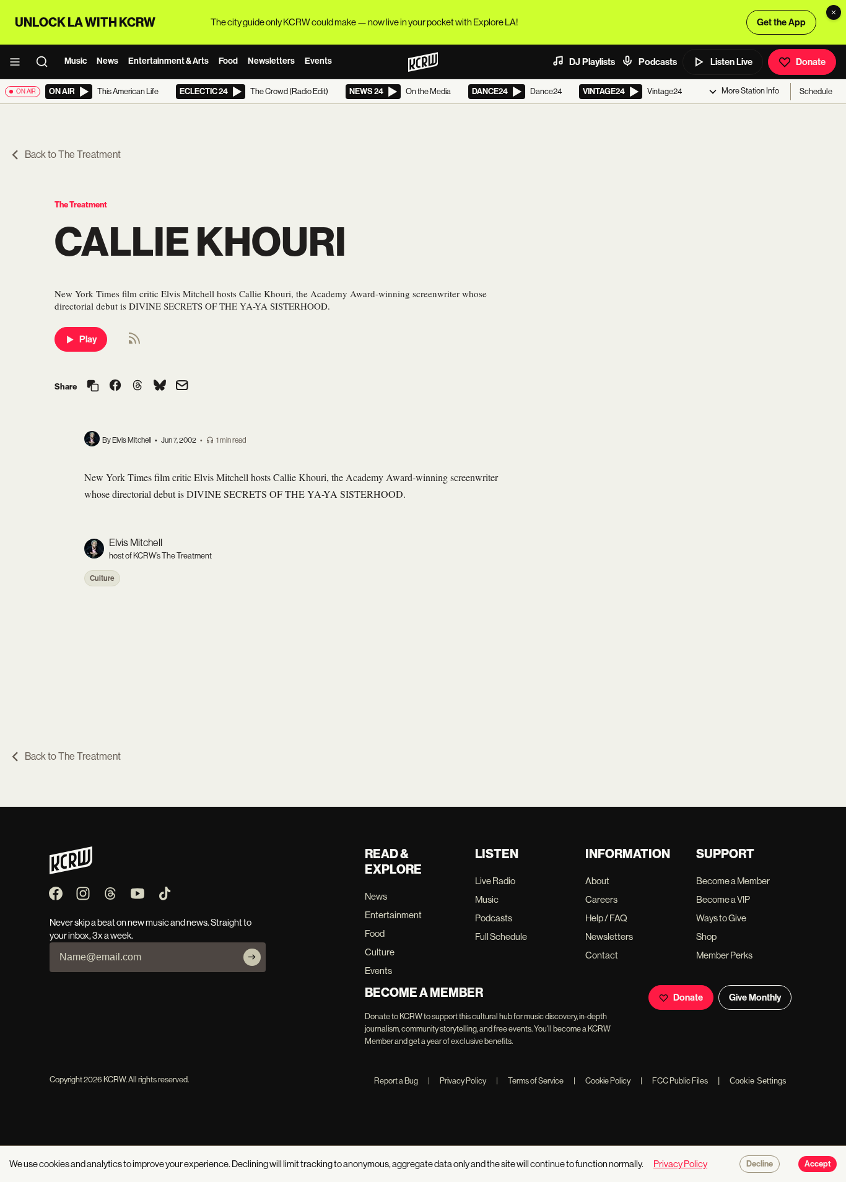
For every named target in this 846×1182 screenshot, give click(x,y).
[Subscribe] (252, 957)
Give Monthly (755, 997)
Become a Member (733, 881)
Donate (811, 61)
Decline (759, 1164)
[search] (45, 62)
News (107, 61)
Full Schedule (501, 936)
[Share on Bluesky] (160, 386)
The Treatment (81, 204)
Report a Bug (396, 1080)
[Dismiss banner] (833, 12)
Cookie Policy (601, 1080)
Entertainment (393, 915)
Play (88, 339)
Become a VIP (723, 899)
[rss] (134, 342)
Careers (601, 899)
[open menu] (18, 62)
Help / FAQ (606, 918)
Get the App (781, 22)
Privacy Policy (457, 1080)
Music (75, 61)
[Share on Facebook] (115, 386)
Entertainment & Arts (168, 61)
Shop (706, 936)
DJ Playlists (592, 61)
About (597, 881)
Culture (102, 578)
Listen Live (731, 61)
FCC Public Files (674, 1080)
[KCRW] (71, 871)
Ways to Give (721, 918)
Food (228, 61)
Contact (601, 955)
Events (318, 61)
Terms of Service (530, 1080)
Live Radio (495, 881)
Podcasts (658, 61)
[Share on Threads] (137, 386)
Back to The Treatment (73, 154)
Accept (818, 1164)
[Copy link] (93, 387)
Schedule (816, 91)
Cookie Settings (758, 1080)
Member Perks (724, 955)
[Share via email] (182, 386)
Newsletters (271, 61)
